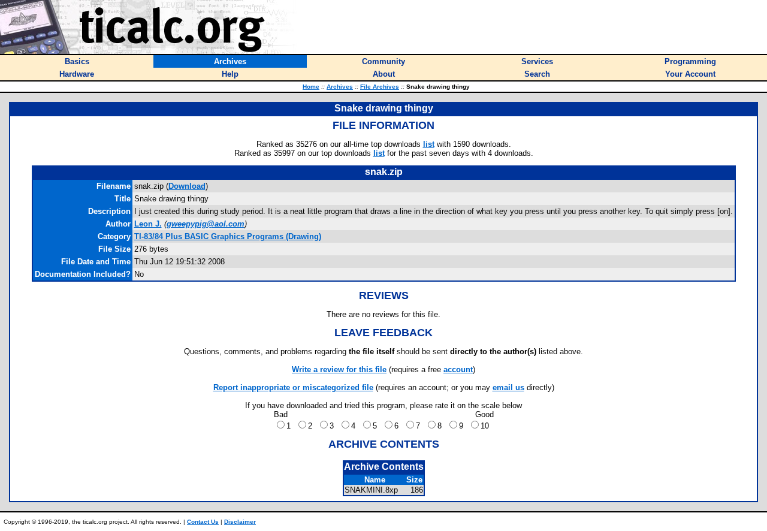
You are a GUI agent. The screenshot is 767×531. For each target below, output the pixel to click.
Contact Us (203, 521)
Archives (340, 86)
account (458, 369)
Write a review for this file (339, 369)
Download (187, 186)
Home (311, 86)
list (428, 144)
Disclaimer (240, 521)
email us (508, 387)
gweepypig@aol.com (205, 223)
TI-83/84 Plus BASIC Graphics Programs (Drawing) (227, 236)
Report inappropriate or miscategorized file (293, 387)
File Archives (379, 86)
